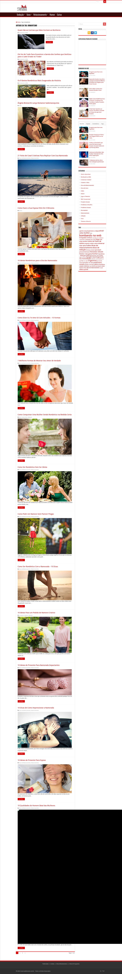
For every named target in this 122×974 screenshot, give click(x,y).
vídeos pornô (83, 269)
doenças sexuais (90, 250)
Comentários (95, 123)
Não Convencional (85, 199)
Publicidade (45, 964)
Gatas (59, 14)
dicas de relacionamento (88, 246)
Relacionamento (40, 14)
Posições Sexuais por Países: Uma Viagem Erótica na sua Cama (96, 136)
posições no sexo (88, 262)
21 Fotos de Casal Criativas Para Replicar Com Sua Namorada (43, 156)
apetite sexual (83, 231)
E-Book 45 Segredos (74, 964)
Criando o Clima (85, 182)
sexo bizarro (98, 266)
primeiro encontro (89, 264)
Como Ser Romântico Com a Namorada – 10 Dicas (38, 566)
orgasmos (92, 261)
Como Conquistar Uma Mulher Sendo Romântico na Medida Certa (45, 415)
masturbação (86, 259)
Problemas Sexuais (86, 207)
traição (101, 267)
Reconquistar (84, 210)
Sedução (20, 14)
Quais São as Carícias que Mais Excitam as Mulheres (39, 30)
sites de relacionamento (93, 267)
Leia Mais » (49, 42)
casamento (82, 239)
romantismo (101, 264)
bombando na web (90, 235)
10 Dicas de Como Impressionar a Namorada (36, 708)
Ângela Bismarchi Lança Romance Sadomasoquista (38, 103)
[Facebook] (92, 32)
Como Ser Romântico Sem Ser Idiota (32, 467)
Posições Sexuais (85, 202)
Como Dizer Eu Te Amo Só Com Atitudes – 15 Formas (39, 318)
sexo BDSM (92, 266)
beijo (91, 233)
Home (18, 22)
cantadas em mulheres (97, 238)
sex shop (84, 267)
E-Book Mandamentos (61, 964)
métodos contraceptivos (97, 258)
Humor (52, 14)
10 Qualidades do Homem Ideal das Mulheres (36, 805)
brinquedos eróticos (85, 238)
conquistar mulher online (90, 243)
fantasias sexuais (96, 252)
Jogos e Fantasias (85, 196)
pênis (96, 264)
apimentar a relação (93, 231)
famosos (87, 252)
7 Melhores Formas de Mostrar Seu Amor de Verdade (39, 361)
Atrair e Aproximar (23, 417)
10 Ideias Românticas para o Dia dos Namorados (37, 260)
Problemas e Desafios (86, 204)
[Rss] (89, 32)
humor (95, 254)
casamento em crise (90, 239)
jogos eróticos (82, 257)
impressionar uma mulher (96, 255)
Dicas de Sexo (84, 188)
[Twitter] (95, 32)
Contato (52, 964)
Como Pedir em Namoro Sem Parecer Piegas (36, 514)
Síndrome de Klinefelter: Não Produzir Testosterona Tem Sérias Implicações (96, 154)
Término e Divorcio (86, 221)
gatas (90, 254)
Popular (88, 123)
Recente (82, 123)
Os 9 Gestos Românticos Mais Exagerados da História (39, 80)
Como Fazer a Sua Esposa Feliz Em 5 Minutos (36, 208)
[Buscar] (104, 1)
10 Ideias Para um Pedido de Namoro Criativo (36, 613)
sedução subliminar (84, 266)
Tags (102, 123)
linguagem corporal (91, 257)
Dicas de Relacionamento (25, 158)
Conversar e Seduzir (23, 615)
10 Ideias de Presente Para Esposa (32, 760)
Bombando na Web (23, 32)
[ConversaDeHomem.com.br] (22, 7)
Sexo (29, 14)
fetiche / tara (83, 254)
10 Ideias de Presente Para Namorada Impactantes (38, 665)
